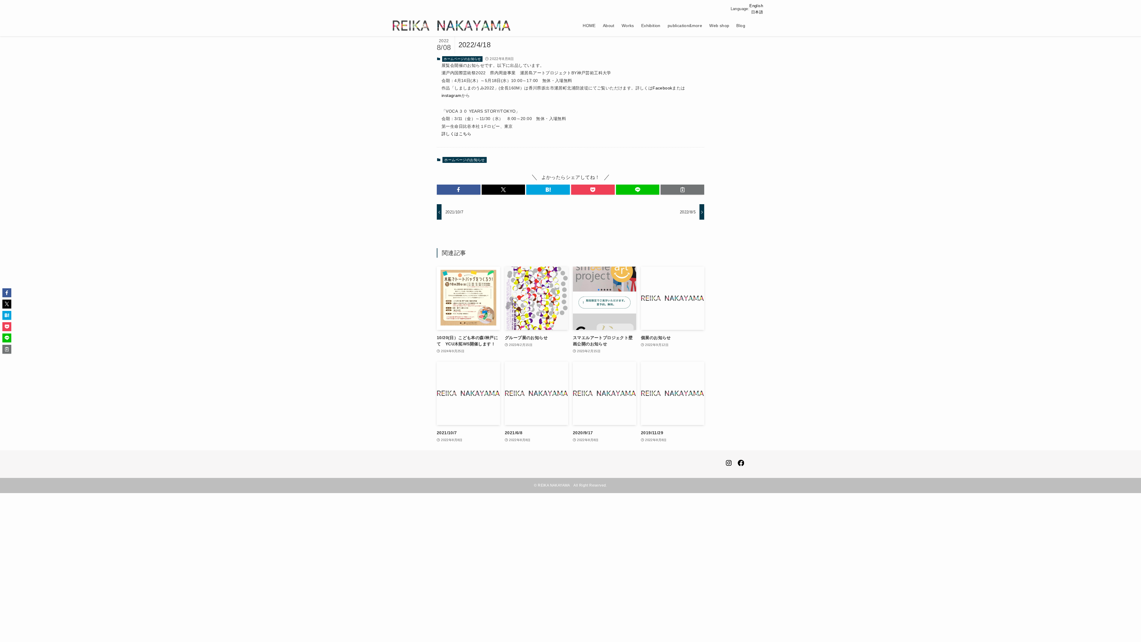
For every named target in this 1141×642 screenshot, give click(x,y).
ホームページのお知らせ (462, 59)
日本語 (757, 12)
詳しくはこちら (457, 133)
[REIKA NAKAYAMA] (451, 26)
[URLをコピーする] (682, 190)
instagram (451, 95)
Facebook (662, 88)
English (756, 6)
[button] (458, 190)
